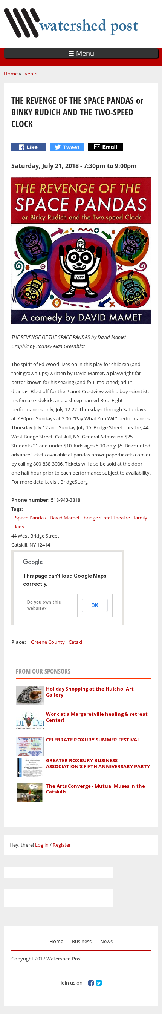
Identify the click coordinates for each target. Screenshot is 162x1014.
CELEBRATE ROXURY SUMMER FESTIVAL (93, 739)
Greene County (48, 642)
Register (62, 844)
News (106, 941)
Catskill (76, 642)
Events (29, 73)
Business (82, 941)
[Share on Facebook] (29, 147)
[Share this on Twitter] (68, 147)
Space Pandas (30, 517)
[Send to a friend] (106, 147)
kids (19, 526)
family (140, 517)
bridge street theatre (107, 517)
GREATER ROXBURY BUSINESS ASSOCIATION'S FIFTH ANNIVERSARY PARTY (98, 763)
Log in (42, 844)
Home (11, 73)
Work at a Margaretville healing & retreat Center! (97, 717)
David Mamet (65, 517)
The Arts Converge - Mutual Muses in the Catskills (95, 789)
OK (94, 605)
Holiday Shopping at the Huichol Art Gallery (90, 691)
